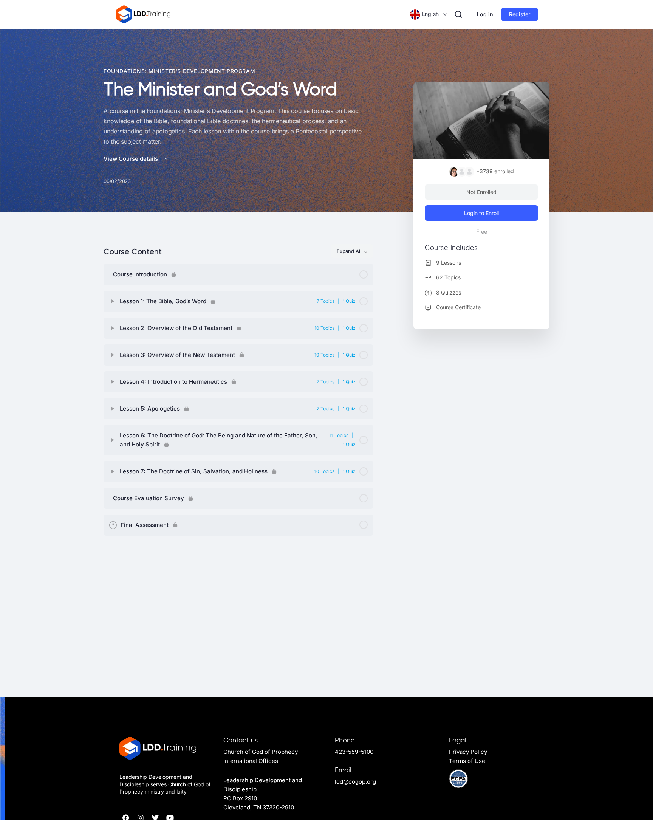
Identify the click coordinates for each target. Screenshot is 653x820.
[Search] (458, 14)
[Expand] (112, 301)
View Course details (131, 158)
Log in (485, 14)
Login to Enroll (481, 213)
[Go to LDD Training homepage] (144, 13)
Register (519, 14)
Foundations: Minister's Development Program (179, 71)
